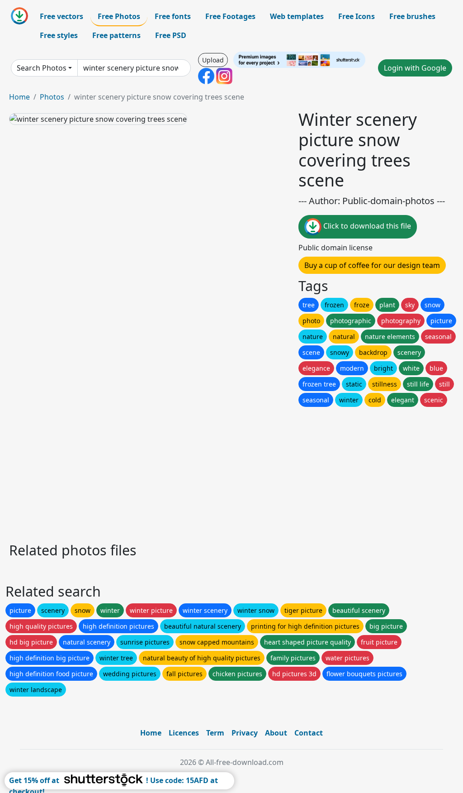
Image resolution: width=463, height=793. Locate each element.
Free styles (59, 35)
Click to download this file (366, 226)
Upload (213, 60)
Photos (52, 97)
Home (19, 97)
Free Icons (356, 16)
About (276, 733)
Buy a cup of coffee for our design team (372, 265)
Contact (308, 733)
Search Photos (41, 68)
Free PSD (170, 35)
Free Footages (230, 16)
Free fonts (173, 16)
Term (215, 733)
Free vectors (61, 16)
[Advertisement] (231, 472)
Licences (184, 733)
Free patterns (116, 35)
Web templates (297, 16)
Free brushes (412, 16)
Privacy (245, 733)
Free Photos (119, 16)
